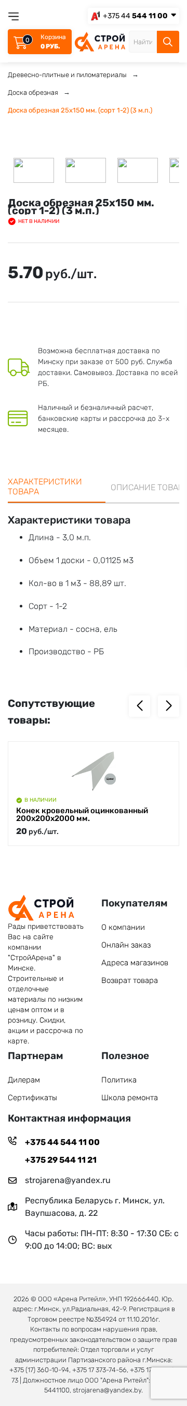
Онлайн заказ (126, 945)
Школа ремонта (129, 1097)
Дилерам (24, 1080)
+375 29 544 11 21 (61, 1160)
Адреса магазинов (134, 962)
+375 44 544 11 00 (62, 1142)
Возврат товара (129, 980)
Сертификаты (32, 1097)
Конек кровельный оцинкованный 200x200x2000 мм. (82, 815)
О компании (123, 927)
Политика (119, 1080)
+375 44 (135, 15)
